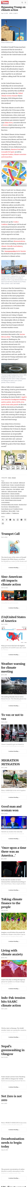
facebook (15, 482)
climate (20, 491)
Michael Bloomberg (14, 506)
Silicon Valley (12, 511)
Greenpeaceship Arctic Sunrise (9, 504)
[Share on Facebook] (6, 519)
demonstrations (19, 241)
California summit (12, 491)
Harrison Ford (15, 149)
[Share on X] (2, 519)
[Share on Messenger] (10, 519)
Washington (15, 513)
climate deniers (5, 493)
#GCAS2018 (13, 487)
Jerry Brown (4, 506)
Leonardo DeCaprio (8, 152)
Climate (15, 13)
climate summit (5, 496)
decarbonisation (5, 498)
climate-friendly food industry (12, 246)
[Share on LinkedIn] (14, 519)
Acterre (3, 489)
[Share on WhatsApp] (17, 519)
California (4, 491)
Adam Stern (9, 122)
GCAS (2, 500)
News (10, 13)
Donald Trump (5, 485)
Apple (22, 489)
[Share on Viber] (25, 519)
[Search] (22, 2)
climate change (5, 482)
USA (11, 482)
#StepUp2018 (20, 487)
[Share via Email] (2, 523)
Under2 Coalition (5, 513)
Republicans (4, 511)
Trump (12, 485)
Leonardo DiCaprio (19, 485)
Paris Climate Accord (7, 509)
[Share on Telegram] (21, 519)
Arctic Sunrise (15, 251)
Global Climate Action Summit (13, 500)
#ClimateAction (5, 487)
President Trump (18, 509)
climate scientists (14, 493)
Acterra (5, 125)
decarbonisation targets (17, 498)
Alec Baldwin (16, 489)
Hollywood (22, 482)
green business (5, 502)
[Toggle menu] (25, 2)
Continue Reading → (14, 567)
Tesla (17, 511)
